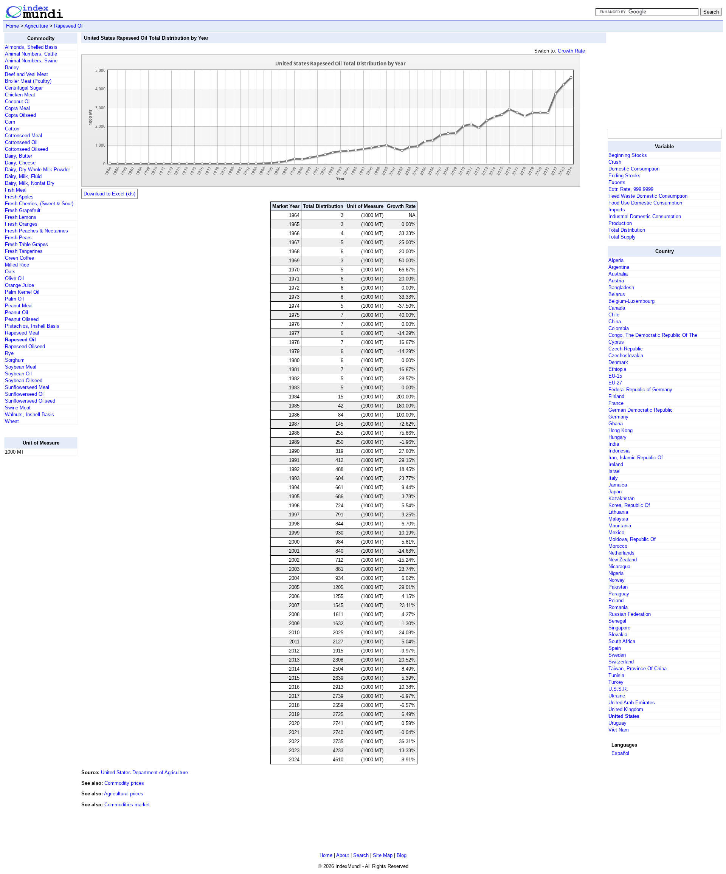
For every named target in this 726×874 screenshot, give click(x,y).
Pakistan (618, 587)
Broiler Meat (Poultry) (28, 81)
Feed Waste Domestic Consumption (647, 196)
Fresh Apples (19, 197)
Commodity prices (124, 783)
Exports (616, 182)
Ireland (615, 464)
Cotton (12, 129)
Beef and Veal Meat (26, 74)
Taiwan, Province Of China (637, 668)
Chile (613, 315)
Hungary (617, 437)
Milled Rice (17, 265)
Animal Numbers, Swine (31, 61)
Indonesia (619, 451)
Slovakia (617, 634)
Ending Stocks (624, 175)
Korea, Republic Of (629, 505)
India (613, 444)
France (616, 403)
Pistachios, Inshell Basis (32, 326)
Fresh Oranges (21, 224)
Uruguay (617, 723)
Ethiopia (617, 369)
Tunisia (616, 675)
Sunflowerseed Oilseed (30, 401)
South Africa (621, 641)
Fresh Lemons (20, 217)
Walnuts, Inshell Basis (29, 414)
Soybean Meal (20, 367)
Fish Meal (15, 190)
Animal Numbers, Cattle (31, 54)
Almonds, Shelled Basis (31, 47)
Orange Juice (19, 285)
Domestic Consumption (633, 169)
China (614, 321)
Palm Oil (14, 299)
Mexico (616, 532)
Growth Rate (571, 51)
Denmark (618, 362)
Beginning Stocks (627, 155)
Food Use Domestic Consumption (645, 203)
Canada (616, 308)
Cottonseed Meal (23, 135)
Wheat (12, 421)
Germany (618, 417)
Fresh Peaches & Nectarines (36, 231)
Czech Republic (625, 349)
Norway (616, 580)
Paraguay (618, 594)
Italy (613, 478)
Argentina (618, 267)
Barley (12, 67)
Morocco (617, 546)
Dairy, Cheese (20, 163)
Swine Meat (18, 408)
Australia (618, 274)
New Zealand (622, 560)
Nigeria (616, 573)
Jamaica (617, 485)
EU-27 (615, 383)
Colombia (618, 328)
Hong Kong (620, 430)
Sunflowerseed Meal (27, 387)
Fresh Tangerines (24, 251)
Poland (616, 600)
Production (620, 223)
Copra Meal (17, 108)
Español (620, 753)
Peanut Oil (16, 312)
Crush (614, 162)
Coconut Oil (18, 101)
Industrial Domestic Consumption (644, 216)
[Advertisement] (34, 575)
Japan (615, 491)
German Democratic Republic (640, 410)
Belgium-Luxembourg (631, 301)
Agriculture (36, 26)
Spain (614, 648)
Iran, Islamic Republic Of (635, 457)
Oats (10, 271)
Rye (9, 353)
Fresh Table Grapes (26, 244)
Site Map (382, 855)
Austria (616, 281)
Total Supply (622, 237)
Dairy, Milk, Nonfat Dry (29, 183)
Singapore (619, 628)
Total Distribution (626, 230)
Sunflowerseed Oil (25, 394)
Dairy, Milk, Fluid (23, 176)
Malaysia (618, 519)
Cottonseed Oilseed (26, 149)
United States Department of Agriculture (144, 772)
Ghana (615, 423)
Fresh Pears (18, 237)
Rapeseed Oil (69, 26)
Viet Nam (618, 730)
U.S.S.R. (618, 689)
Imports (616, 209)
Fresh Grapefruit (22, 210)
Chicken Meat (20, 95)
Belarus (616, 294)
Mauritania (619, 525)
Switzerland (621, 662)
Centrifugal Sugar (24, 88)
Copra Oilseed (20, 115)
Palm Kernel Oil (22, 292)
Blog (401, 855)
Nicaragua (619, 566)
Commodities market (127, 804)
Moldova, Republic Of (632, 539)
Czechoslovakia (625, 355)
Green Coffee (19, 258)
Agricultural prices (123, 794)
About (342, 855)
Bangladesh (621, 287)
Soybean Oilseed (23, 380)
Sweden (617, 655)
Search (361, 855)
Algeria (616, 260)
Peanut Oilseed (22, 319)
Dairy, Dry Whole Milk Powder (37, 169)
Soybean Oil (18, 374)
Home (12, 26)
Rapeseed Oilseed (25, 346)
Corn (10, 122)
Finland (616, 396)
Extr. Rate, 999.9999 (630, 189)
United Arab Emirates (631, 702)
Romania (618, 607)
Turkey (616, 682)
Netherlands (621, 553)
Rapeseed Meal (22, 333)
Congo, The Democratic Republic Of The (652, 335)
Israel (614, 471)
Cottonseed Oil (21, 142)
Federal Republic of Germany (640, 389)
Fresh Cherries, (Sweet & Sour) (39, 203)
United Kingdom (625, 709)
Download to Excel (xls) (109, 194)
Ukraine (616, 696)
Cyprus (616, 342)
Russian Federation (629, 614)
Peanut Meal (19, 305)
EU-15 (615, 376)
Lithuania (618, 512)
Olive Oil (14, 278)
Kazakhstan (621, 498)
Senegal (617, 621)
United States (623, 716)
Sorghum (15, 360)
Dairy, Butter (18, 156)
